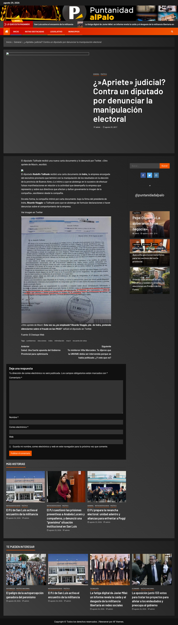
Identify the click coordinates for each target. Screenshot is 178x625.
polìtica (104, 74)
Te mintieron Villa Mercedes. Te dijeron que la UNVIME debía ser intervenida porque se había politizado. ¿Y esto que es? (89, 352)
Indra (50, 341)
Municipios (74, 31)
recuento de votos (80, 341)
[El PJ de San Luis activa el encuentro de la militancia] (25, 486)
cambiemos (31, 341)
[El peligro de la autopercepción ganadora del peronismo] (26, 569)
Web (11, 437)
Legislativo (56, 31)
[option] (150, 224)
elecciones (42, 341)
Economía (135, 588)
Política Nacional (23, 588)
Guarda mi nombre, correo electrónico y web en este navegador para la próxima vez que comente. (60, 446)
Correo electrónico (18, 427)
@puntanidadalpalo (149, 195)
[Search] (172, 31)
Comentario (15, 377)
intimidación (59, 341)
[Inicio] (6, 32)
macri (68, 341)
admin (98, 127)
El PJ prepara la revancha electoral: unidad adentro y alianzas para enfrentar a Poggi (106, 514)
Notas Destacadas (34, 31)
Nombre (13, 417)
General (96, 74)
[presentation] (32, 212)
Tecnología (94, 588)
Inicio (16, 31)
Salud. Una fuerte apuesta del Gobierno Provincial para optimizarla (40, 350)
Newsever (104, 621)
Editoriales (10, 588)
